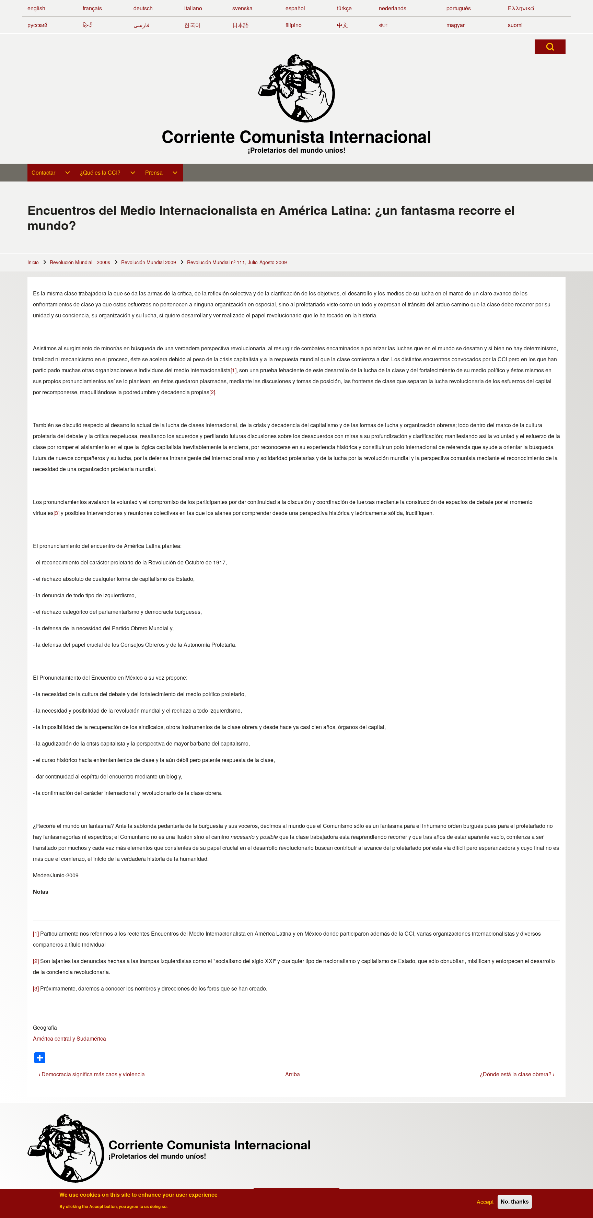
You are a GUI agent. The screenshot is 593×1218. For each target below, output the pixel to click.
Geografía (45, 1027)
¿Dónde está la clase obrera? (517, 1074)
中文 (342, 25)
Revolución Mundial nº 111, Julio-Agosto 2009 (237, 262)
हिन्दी (88, 25)
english (36, 8)
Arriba (292, 1074)
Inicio (33, 262)
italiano (193, 8)
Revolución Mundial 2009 (148, 262)
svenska (242, 8)
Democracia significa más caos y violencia (91, 1074)
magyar (455, 25)
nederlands (392, 8)
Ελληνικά (521, 8)
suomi (515, 25)
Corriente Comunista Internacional (296, 136)
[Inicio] (296, 88)
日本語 (240, 25)
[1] (233, 370)
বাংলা (383, 25)
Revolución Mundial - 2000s (80, 262)
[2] (212, 392)
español (295, 8)
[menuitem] (51, 172)
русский (37, 25)
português (458, 8)
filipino (294, 25)
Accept (485, 1202)
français (92, 8)
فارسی (141, 25)
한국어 (192, 25)
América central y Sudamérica (69, 1038)
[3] (56, 513)
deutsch (143, 8)
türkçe (344, 8)
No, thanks (515, 1202)
